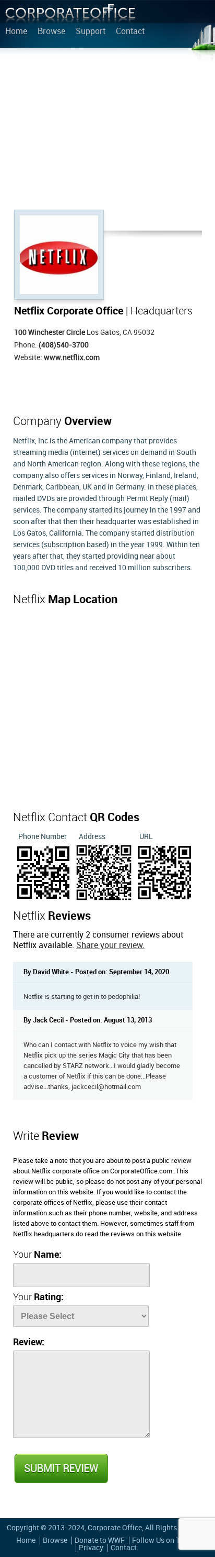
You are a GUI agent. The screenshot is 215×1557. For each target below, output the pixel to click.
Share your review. (110, 945)
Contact (130, 32)
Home (16, 32)
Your (37, 1255)
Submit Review (60, 1468)
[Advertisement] (107, 131)
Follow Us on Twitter (165, 1540)
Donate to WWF (100, 1540)
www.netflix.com (72, 358)
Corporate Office (70, 16)
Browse (51, 32)
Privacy (91, 1548)
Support (90, 32)
